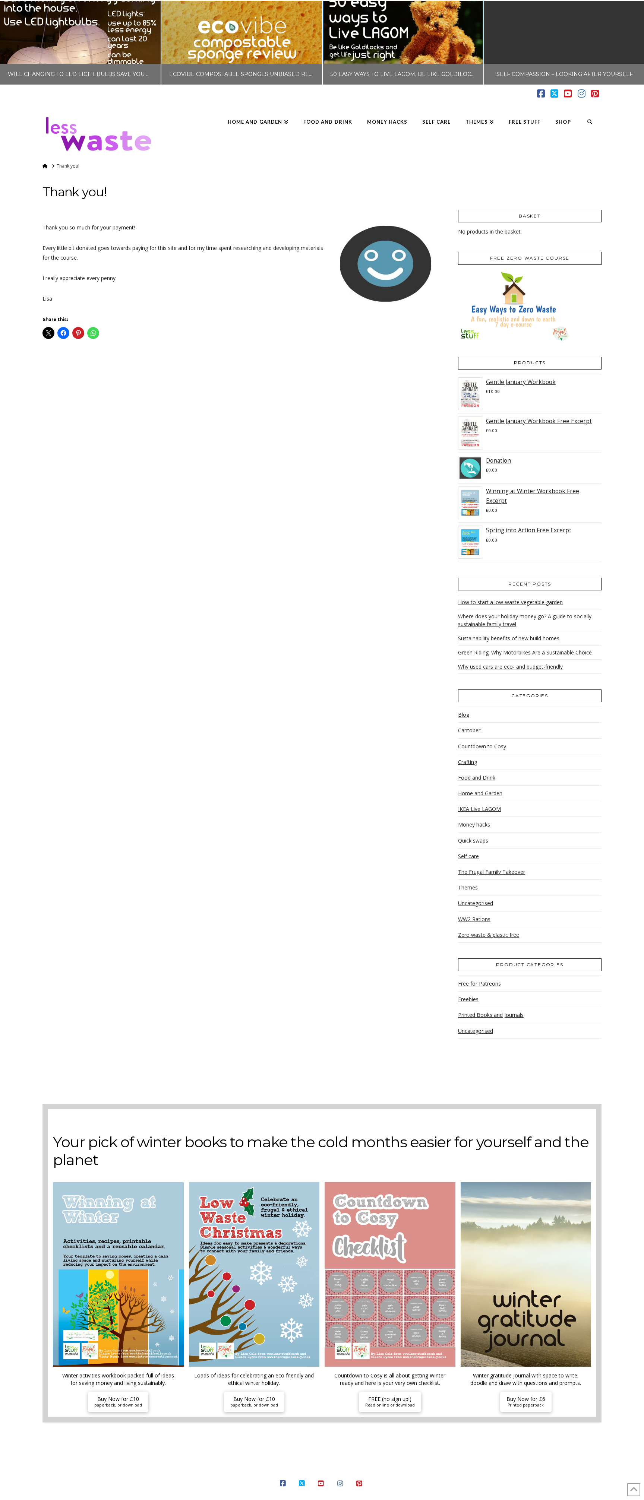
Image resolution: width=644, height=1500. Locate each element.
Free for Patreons (479, 983)
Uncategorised (475, 903)
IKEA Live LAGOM (479, 808)
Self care (468, 856)
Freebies (468, 999)
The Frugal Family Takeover (491, 871)
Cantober (469, 730)
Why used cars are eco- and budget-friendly (510, 666)
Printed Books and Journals (491, 1014)
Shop (426, 1471)
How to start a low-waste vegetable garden (510, 602)
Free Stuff (402, 1471)
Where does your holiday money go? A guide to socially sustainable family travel (524, 620)
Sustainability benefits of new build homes (508, 638)
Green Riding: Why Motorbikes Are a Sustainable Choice (525, 652)
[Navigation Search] (590, 122)
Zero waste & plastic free (488, 934)
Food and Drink (476, 777)
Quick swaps (473, 840)
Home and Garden (480, 793)
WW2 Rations (474, 919)
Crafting (467, 761)
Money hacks (474, 824)
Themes (468, 887)
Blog (463, 714)
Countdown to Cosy (482, 746)
